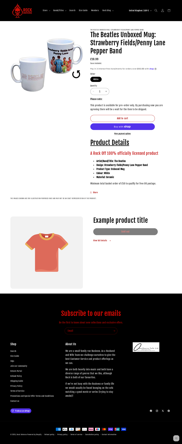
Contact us (14, 401)
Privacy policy (62, 435)
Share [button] (95, 192)
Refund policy (49, 435)
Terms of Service (17, 391)
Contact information (109, 435)
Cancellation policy (92, 435)
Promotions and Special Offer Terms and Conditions (32, 396)
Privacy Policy (16, 386)
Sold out (125, 231)
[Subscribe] (114, 330)
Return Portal (16, 371)
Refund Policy (16, 376)
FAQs (12, 361)
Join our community (18, 366)
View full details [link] (100, 240)
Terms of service (76, 435)
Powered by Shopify (34, 435)
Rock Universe (22, 435)
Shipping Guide (16, 381)
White (96, 79)
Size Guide (14, 356)
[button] (46, 10)
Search (13, 351)
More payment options (122, 134)
